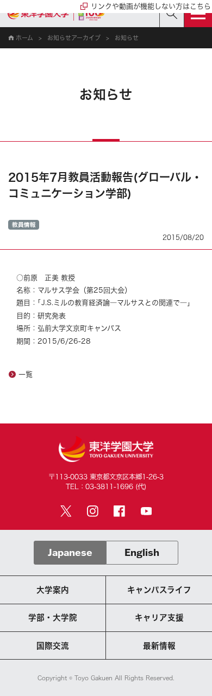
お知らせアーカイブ (74, 38)
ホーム (24, 38)
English (141, 552)
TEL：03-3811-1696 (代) (106, 486)
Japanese (70, 552)
